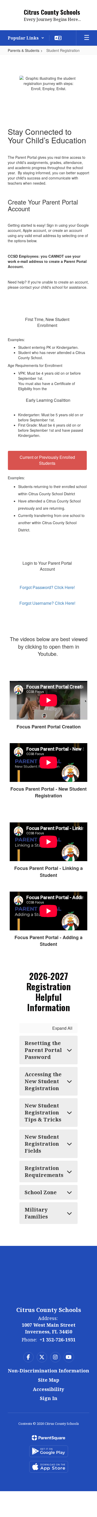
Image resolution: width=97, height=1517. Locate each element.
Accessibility (48, 1389)
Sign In (48, 1398)
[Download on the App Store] (48, 1467)
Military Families (36, 1213)
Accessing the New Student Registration (43, 1081)
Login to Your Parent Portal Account (47, 566)
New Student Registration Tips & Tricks (43, 1112)
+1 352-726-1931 (58, 1340)
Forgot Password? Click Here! (47, 587)
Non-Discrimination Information (48, 1370)
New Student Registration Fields (42, 1143)
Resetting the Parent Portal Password (43, 1050)
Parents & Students (23, 50)
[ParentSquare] (48, 1438)
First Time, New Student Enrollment (47, 322)
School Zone (41, 1192)
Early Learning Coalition (48, 400)
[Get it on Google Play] (48, 1451)
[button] (26, 38)
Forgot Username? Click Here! (47, 603)
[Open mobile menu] (86, 38)
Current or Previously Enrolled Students (47, 460)
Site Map (48, 1380)
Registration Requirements (44, 1171)
